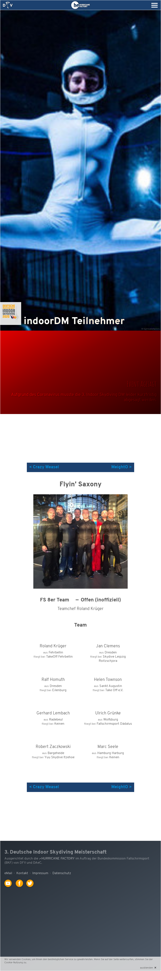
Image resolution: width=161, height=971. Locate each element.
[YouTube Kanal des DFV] (9, 889)
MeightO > (121, 467)
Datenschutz (61, 873)
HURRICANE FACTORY (58, 858)
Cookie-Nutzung (13, 962)
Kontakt (22, 873)
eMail (8, 873)
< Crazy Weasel (44, 467)
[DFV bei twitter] (31, 889)
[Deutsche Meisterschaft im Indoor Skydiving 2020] (10, 324)
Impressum (40, 873)
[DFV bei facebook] (21, 889)
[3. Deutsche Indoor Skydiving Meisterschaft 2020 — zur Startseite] (8, 5)
